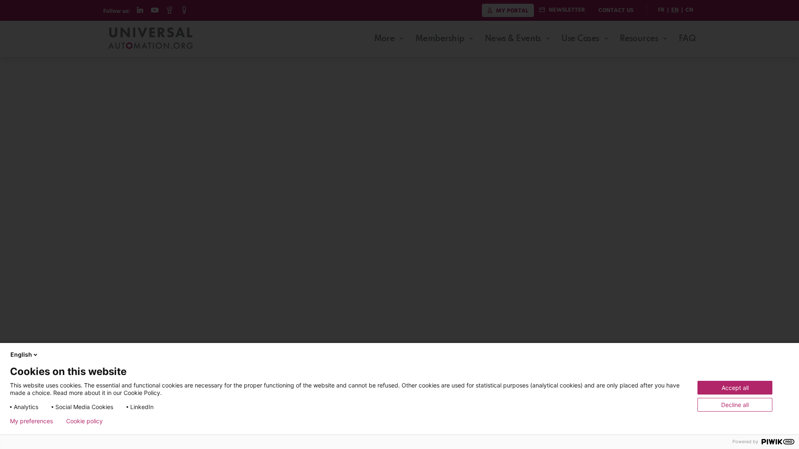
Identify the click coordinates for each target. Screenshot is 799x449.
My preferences (31, 421)
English (21, 354)
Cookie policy (84, 421)
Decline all (735, 404)
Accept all (735, 387)
